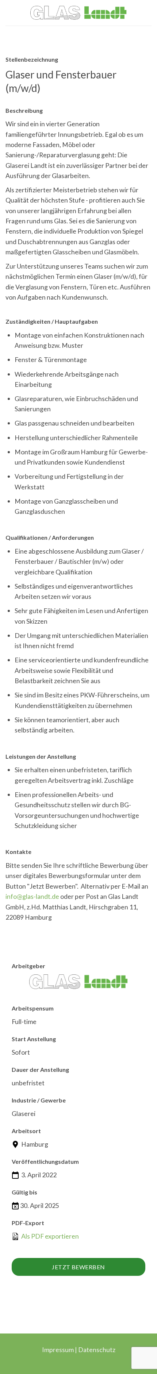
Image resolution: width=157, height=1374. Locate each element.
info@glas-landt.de (32, 896)
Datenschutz (96, 1350)
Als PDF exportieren (49, 1236)
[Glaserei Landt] (78, 13)
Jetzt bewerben (78, 1266)
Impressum (58, 1350)
